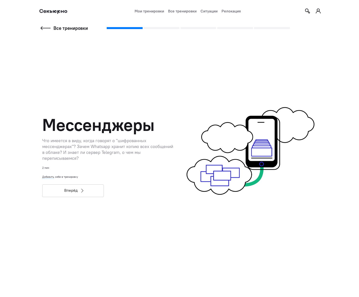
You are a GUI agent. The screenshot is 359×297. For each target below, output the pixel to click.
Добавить (48, 177)
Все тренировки (182, 11)
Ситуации (209, 11)
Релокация (231, 11)
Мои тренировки (149, 11)
